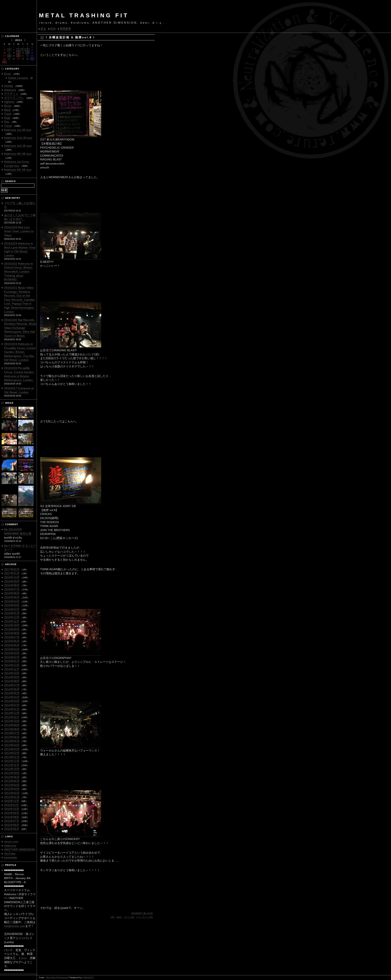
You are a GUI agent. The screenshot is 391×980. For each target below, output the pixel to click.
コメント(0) (129, 917)
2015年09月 (12, 629)
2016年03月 (12, 605)
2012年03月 (12, 789)
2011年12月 (11, 801)
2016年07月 (12, 589)
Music (119, 917)
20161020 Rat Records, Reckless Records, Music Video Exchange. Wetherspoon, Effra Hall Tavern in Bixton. (20, 327)
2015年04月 (12, 649)
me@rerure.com (14, 926)
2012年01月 (12, 797)
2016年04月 (12, 601)
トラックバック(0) (144, 917)
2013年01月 (12, 757)
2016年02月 (12, 609)
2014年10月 (12, 673)
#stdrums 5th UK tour (18, 169)
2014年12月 (12, 665)
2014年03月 (12, 701)
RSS (53, 28)
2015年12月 (12, 617)
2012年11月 (11, 765)
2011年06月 (11, 825)
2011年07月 (11, 821)
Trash (7, 113)
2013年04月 (12, 745)
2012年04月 (12, 785)
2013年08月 (12, 729)
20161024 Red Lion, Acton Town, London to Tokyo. (19, 231)
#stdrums (10, 90)
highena (9, 101)
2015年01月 (12, 661)
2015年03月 (12, 653)
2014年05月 (12, 693)
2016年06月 (12, 593)
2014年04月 (12, 697)
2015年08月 (12, 633)
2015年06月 (12, 641)
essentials (10, 857)
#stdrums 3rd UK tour (18, 145)
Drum (7, 73)
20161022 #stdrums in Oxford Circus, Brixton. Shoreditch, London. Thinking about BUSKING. (18, 271)
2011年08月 (11, 817)
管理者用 (65, 28)
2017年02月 (12, 569)
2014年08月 (12, 681)
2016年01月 (12, 613)
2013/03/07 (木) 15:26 (142, 913)
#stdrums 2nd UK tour (18, 137)
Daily (7, 117)
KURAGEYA (87, 977)
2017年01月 (12, 573)
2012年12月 (12, 761)
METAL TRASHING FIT (84, 15)
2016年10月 (12, 577)
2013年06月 (12, 737)
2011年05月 (11, 829)
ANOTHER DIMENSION (19, 849)
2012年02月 (12, 793)
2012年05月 (12, 781)
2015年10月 (12, 625)
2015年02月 (12, 657)
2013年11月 (11, 717)
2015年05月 (12, 645)
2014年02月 (12, 705)
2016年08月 (12, 585)
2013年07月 (12, 733)
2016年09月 (12, 581)
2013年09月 (12, 725)
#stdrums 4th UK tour (18, 153)
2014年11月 (11, 669)
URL (113, 917)
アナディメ (11, 93)
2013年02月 (12, 753)
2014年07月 (12, 685)
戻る (43, 28)
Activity (8, 85)
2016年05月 (12, 597)
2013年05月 (12, 741)
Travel (8, 125)
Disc (7, 121)
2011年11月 (11, 805)
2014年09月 (12, 677)
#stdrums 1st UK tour (17, 129)
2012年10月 (12, 769)
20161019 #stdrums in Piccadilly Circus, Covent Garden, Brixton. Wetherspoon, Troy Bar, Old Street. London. (20, 351)
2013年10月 (12, 721)
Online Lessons (18, 78)
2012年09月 (12, 773)
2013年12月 (12, 713)
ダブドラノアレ (14, 97)
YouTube (9, 853)
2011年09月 (11, 813)
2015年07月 (12, 637)
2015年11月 (11, 621)
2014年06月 (12, 689)
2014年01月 (12, 709)
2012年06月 (12, 777)
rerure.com (11, 841)
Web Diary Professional (57, 977)
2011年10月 (11, 809)
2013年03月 (12, 749)
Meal (7, 110)
